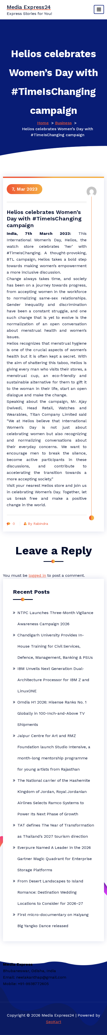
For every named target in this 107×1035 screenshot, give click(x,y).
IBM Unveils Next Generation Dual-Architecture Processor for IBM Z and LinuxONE (53, 679)
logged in (37, 575)
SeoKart (53, 1021)
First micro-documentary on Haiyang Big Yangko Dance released (53, 920)
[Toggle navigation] (99, 9)
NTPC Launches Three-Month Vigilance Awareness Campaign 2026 (55, 618)
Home (43, 123)
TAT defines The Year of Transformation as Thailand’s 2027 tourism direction (55, 831)
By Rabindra (38, 524)
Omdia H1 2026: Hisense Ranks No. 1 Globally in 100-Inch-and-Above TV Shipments (52, 713)
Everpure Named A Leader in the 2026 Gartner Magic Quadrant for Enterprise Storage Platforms (54, 858)
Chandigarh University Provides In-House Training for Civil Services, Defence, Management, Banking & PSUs (55, 646)
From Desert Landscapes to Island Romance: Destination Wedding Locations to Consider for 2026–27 (50, 892)
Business (63, 123)
